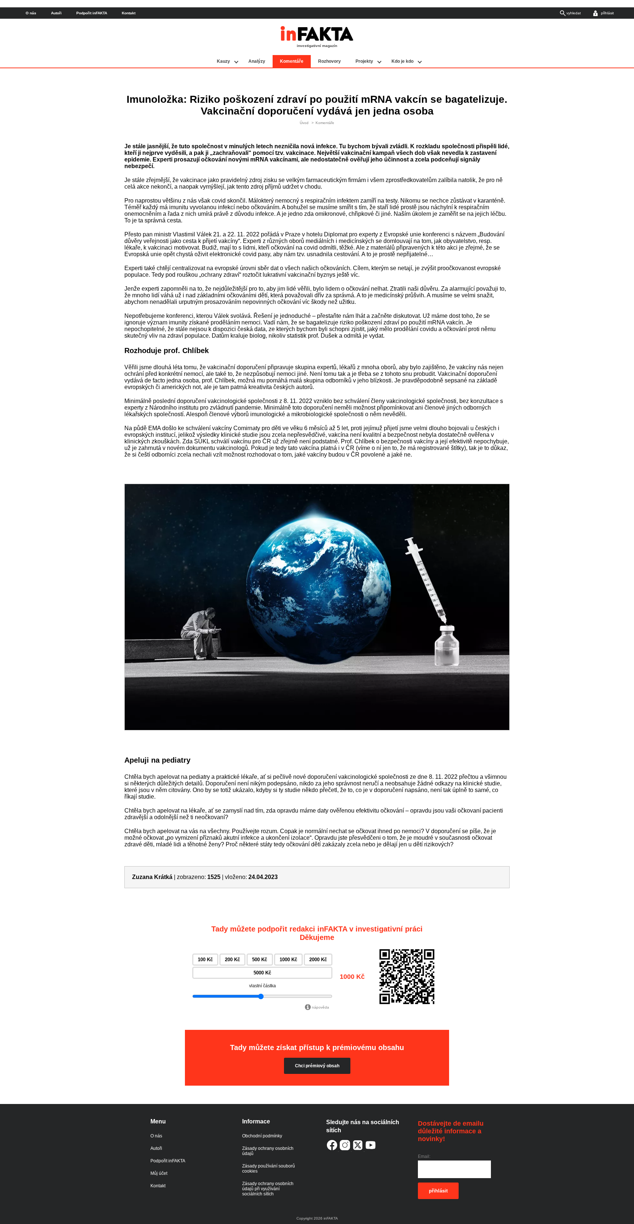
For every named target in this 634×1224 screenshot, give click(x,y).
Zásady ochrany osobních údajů (268, 1151)
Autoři (56, 13)
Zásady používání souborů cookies (268, 1168)
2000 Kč (318, 959)
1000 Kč (288, 959)
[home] (317, 39)
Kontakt (128, 13)
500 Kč (259, 959)
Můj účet (158, 1173)
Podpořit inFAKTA (91, 13)
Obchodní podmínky (262, 1135)
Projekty (364, 61)
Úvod (304, 123)
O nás (31, 13)
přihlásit (438, 1191)
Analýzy (256, 61)
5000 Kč (262, 973)
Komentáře (291, 61)
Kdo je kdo (402, 61)
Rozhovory (329, 61)
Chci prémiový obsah (317, 1065)
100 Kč (205, 959)
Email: (424, 1156)
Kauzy (223, 61)
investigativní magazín (317, 46)
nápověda (320, 1007)
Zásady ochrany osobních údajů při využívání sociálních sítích (268, 1188)
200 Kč (232, 959)
